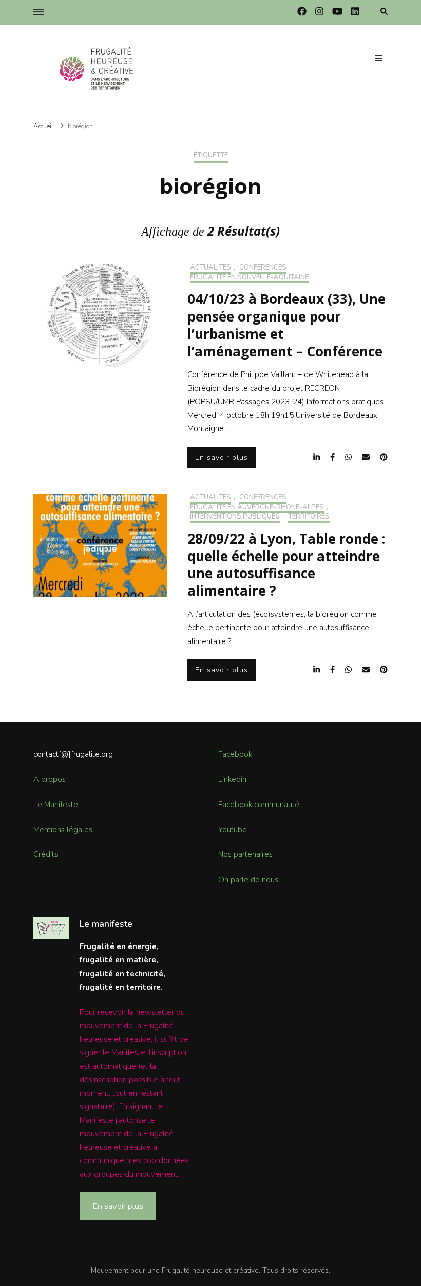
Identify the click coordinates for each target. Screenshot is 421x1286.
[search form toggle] (384, 12)
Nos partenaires (245, 854)
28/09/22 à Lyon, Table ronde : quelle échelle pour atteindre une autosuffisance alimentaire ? (286, 564)
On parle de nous (248, 879)
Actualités (210, 268)
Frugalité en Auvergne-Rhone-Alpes (257, 508)
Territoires (309, 517)
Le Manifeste (55, 804)
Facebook (235, 754)
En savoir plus (221, 457)
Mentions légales (62, 830)
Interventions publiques (235, 517)
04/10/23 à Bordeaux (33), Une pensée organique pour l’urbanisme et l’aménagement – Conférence (286, 325)
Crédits (45, 854)
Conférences (262, 268)
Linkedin (232, 779)
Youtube (232, 830)
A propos (49, 779)
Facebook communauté (258, 804)
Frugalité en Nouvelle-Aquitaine (249, 278)
